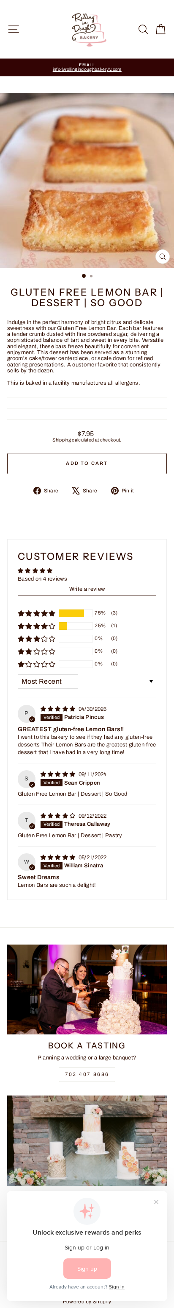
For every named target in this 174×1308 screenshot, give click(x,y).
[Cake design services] (87, 1141)
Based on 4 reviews (42, 579)
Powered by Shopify (87, 1302)
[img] (59, 709)
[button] (37, 613)
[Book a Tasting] (87, 990)
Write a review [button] (87, 589)
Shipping (61, 439)
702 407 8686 (87, 1074)
